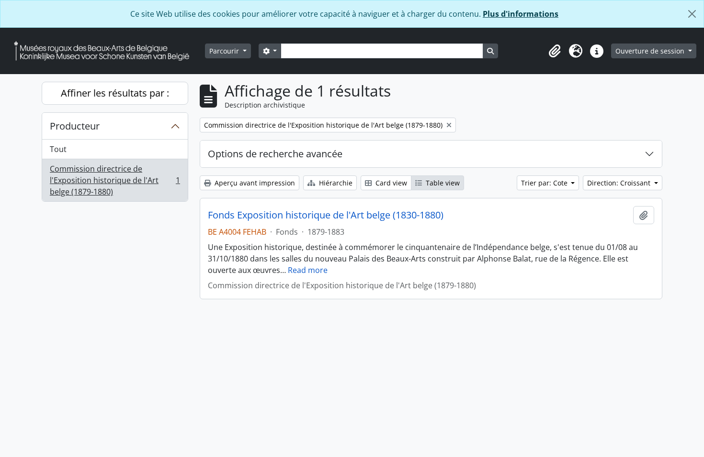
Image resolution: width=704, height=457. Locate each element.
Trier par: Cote (545, 182)
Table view (442, 182)
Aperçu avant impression (254, 182)
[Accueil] (105, 51)
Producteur (75, 126)
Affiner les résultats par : (115, 93)
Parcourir (225, 50)
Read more (308, 270)
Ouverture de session (650, 50)
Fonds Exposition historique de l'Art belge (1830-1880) (325, 215)
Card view (390, 182)
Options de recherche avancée (275, 153)
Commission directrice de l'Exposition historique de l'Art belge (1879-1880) (114, 180)
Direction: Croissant (619, 182)
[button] (554, 51)
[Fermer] (692, 13)
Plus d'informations (520, 14)
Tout (58, 149)
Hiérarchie (334, 182)
